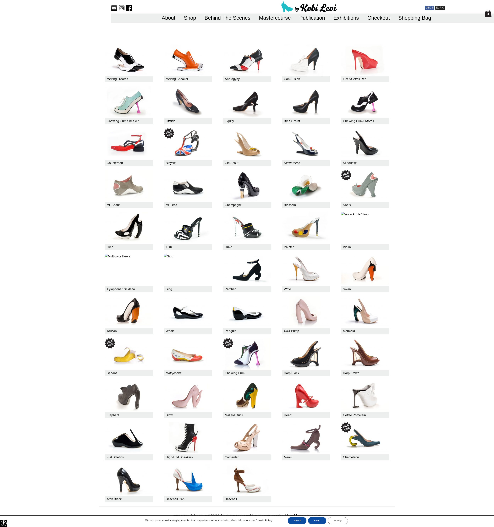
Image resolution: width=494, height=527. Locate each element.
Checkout (378, 18)
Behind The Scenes (227, 18)
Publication (312, 18)
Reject (317, 520)
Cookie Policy (264, 520)
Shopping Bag (414, 18)
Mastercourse (275, 18)
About (168, 18)
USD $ (430, 7)
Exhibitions (346, 18)
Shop (190, 18)
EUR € (440, 7)
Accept (297, 520)
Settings (338, 520)
